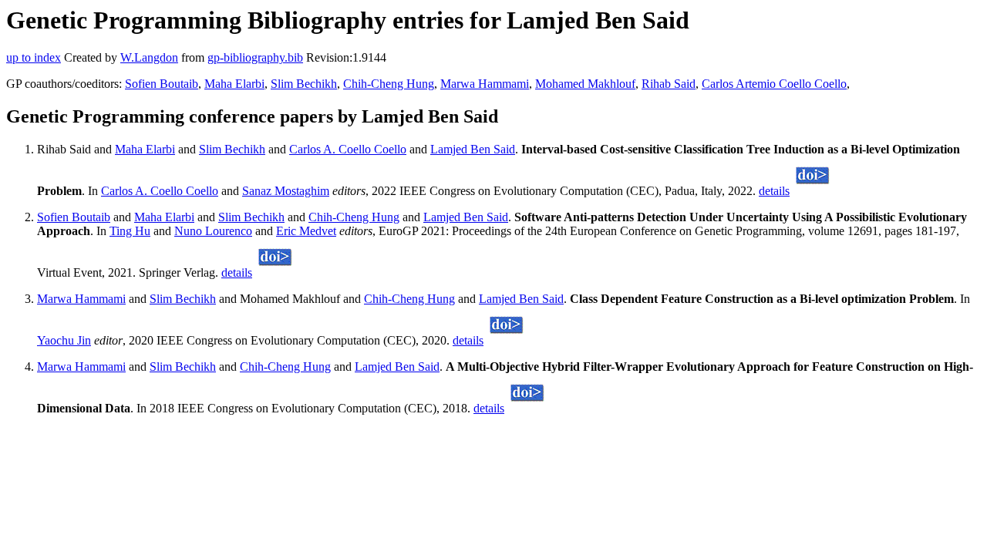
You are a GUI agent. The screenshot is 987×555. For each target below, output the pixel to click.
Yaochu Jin (64, 340)
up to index (33, 57)
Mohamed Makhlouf (585, 83)
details (774, 190)
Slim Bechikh (304, 83)
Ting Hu (129, 230)
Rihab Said (669, 83)
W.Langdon (149, 57)
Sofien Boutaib (161, 83)
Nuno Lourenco (213, 230)
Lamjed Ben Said (472, 149)
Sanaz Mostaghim (285, 190)
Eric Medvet (306, 230)
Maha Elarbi (234, 83)
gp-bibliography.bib (255, 57)
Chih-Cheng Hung (388, 83)
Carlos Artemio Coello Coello (774, 83)
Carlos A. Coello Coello (347, 149)
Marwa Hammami (484, 83)
